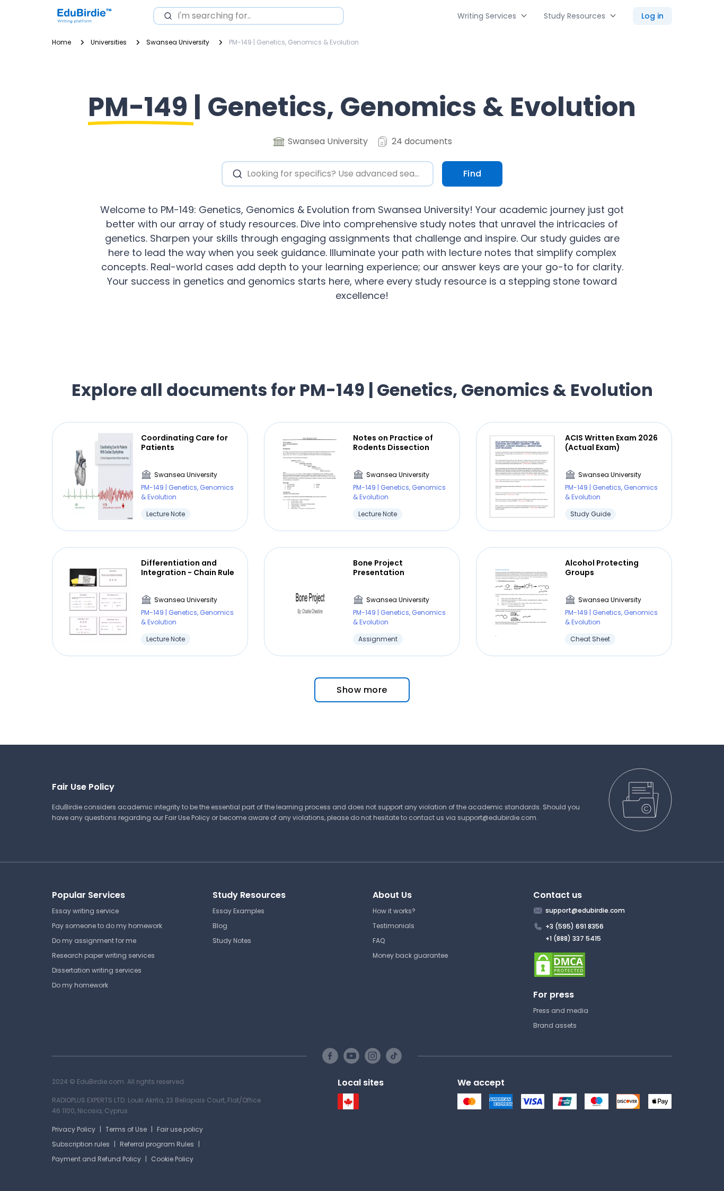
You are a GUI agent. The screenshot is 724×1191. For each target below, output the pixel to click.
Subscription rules (81, 1144)
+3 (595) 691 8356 (574, 926)
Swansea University (185, 474)
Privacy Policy (73, 1129)
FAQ (379, 940)
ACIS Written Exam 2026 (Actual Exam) (611, 442)
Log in (652, 16)
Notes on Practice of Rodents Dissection (393, 442)
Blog (220, 925)
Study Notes (232, 940)
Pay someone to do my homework (107, 925)
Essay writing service (85, 910)
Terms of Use (126, 1129)
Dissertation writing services (97, 970)
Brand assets (555, 1025)
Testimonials (393, 925)
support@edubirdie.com (496, 817)
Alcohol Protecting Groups (602, 567)
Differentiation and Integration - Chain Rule (187, 567)
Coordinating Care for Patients (184, 442)
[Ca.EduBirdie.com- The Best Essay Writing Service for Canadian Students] (348, 1107)
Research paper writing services (103, 955)
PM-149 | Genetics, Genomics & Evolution (187, 492)
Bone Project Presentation (378, 567)
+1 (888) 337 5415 (573, 938)
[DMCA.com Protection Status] (603, 964)
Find (472, 173)
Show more (362, 690)
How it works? (394, 910)
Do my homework (80, 985)
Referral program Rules (157, 1144)
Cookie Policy (172, 1158)
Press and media (560, 1010)
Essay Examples (238, 910)
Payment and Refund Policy (96, 1158)
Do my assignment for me (94, 940)
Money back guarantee (410, 955)
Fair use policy (180, 1129)
